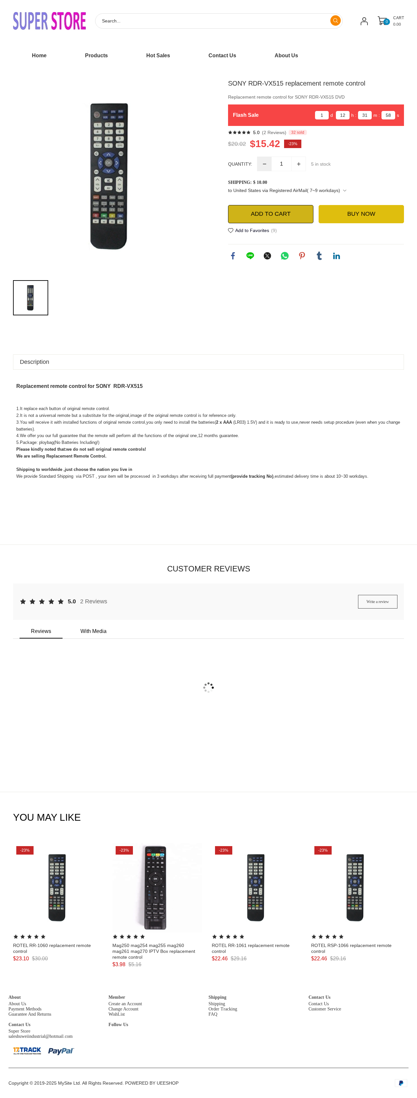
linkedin (336, 256)
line (250, 256)
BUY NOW (361, 214)
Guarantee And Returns (29, 1014)
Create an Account (125, 1003)
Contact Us (319, 997)
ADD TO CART (271, 214)
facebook (233, 256)
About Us (17, 1003)
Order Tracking (222, 1009)
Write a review (378, 601)
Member (116, 997)
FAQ (212, 1014)
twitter (267, 256)
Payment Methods (24, 1009)
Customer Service (325, 1009)
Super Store (19, 1031)
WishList (116, 1014)
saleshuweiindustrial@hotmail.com (40, 1036)
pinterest (302, 256)
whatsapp (285, 256)
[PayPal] (62, 1050)
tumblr (319, 256)
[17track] (26, 1051)
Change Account (123, 1009)
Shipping (217, 997)
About (14, 997)
